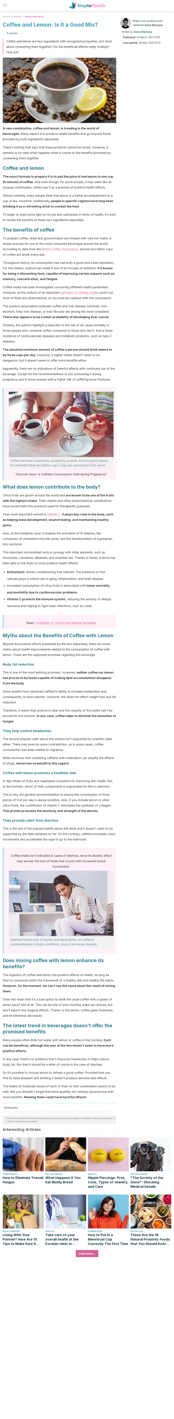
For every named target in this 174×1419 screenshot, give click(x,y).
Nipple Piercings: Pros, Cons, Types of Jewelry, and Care (108, 1182)
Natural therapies (34, 16)
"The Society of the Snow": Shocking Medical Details (146, 1182)
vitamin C (53, 514)
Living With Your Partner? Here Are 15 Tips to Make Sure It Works (20, 1239)
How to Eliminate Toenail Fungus (23, 1180)
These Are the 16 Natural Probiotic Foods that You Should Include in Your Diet (150, 1239)
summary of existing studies (79, 292)
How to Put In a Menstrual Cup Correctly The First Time (108, 1239)
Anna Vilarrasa (153, 25)
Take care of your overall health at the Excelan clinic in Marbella (62, 1239)
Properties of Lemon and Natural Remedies (65, 623)
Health (49, 1231)
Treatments (10, 1174)
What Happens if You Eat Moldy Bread (63, 1180)
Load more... (87, 1253)
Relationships (11, 1231)
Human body (95, 1231)
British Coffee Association (60, 249)
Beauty (92, 1174)
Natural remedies (12, 16)
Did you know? (54, 1174)
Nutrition (136, 1231)
